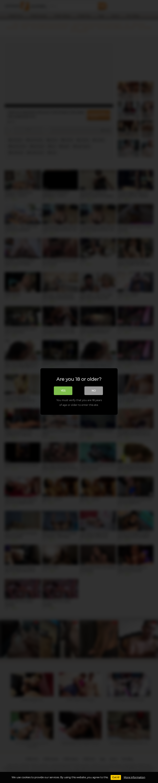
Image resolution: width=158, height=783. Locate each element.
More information (134, 777)
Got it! (115, 777)
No (94, 390)
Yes (63, 390)
